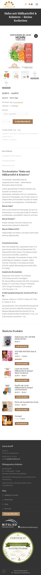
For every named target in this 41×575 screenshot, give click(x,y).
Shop (6, 504)
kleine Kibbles (33, 133)
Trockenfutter (21, 133)
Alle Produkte (13, 133)
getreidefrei (13, 139)
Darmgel (18, 416)
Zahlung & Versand (11, 495)
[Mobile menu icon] (37, 4)
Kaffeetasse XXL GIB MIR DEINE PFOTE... (25, 338)
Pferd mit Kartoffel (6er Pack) (26, 402)
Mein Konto (9, 500)
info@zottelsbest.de (13, 459)
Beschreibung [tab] (7, 151)
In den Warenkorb (22, 121)
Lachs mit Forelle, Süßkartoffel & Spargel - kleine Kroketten (24, 371)
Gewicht (5, 110)
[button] (36, 36)
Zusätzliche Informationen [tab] (11, 156)
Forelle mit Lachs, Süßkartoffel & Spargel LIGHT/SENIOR (24, 387)
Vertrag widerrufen (11, 514)
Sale (27, 133)
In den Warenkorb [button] (21, 346)
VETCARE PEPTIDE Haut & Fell (25, 353)
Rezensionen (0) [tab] (8, 166)
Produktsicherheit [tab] (8, 161)
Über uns (8, 509)
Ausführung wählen (22, 363)
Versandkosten (18, 102)
